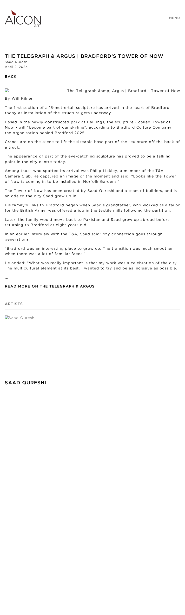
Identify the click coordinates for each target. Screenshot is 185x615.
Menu (174, 18)
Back (11, 76)
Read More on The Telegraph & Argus (50, 286)
